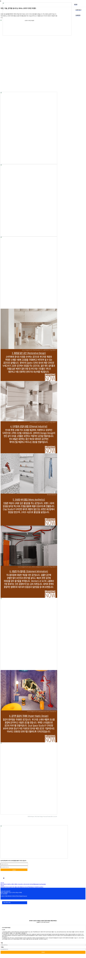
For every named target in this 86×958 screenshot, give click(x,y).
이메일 (2, 947)
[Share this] (3, 878)
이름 (2, 942)
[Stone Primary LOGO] (37, 35)
